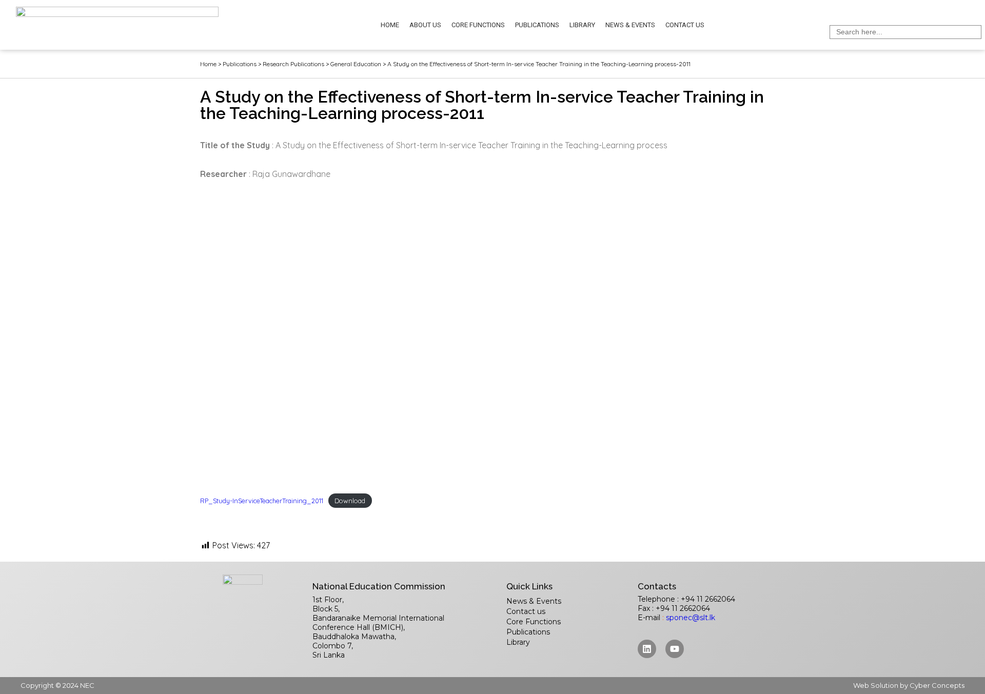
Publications (537, 25)
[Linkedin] (647, 649)
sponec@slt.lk (690, 617)
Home (390, 25)
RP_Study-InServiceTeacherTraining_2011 (261, 501)
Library (582, 25)
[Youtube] (674, 649)
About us (425, 25)
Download (349, 501)
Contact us (684, 25)
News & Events (630, 25)
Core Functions (478, 25)
